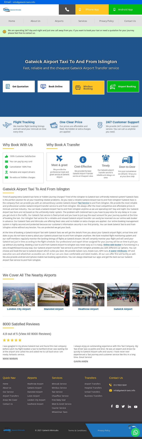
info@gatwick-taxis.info (24, 2)
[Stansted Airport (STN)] (54, 294)
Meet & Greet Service (61, 404)
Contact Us (130, 21)
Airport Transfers (11, 396)
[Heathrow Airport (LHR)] (88, 294)
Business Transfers (93, 396)
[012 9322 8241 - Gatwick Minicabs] (67, 9)
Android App (125, 9)
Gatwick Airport (123, 309)
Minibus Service (59, 387)
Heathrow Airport (88, 309)
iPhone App (92, 9)
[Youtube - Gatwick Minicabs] (135, 407)
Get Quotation (20, 86)
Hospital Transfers (93, 387)
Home (12, 21)
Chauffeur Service (60, 396)
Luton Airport (33, 396)
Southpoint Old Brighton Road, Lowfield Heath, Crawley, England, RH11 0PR (99, 2)
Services (82, 21)
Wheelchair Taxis (59, 412)
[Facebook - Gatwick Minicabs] (112, 406)
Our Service (8, 391)
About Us (35, 21)
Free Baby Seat (59, 400)
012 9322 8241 (120, 385)
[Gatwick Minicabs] (12, 12)
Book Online (55, 86)
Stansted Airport (53, 309)
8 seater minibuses (118, 251)
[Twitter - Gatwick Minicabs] (123, 406)
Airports (59, 21)
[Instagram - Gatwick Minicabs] (117, 406)
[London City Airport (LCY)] (19, 294)
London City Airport (19, 309)
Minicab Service (59, 383)
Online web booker (112, 244)
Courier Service (59, 408)
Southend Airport (35, 404)
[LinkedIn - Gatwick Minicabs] (129, 407)
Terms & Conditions (77, 430)
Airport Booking (127, 86)
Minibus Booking (88, 87)
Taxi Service (83, 203)
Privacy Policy (106, 21)
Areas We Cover (10, 400)
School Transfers (92, 391)
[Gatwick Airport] (123, 294)
